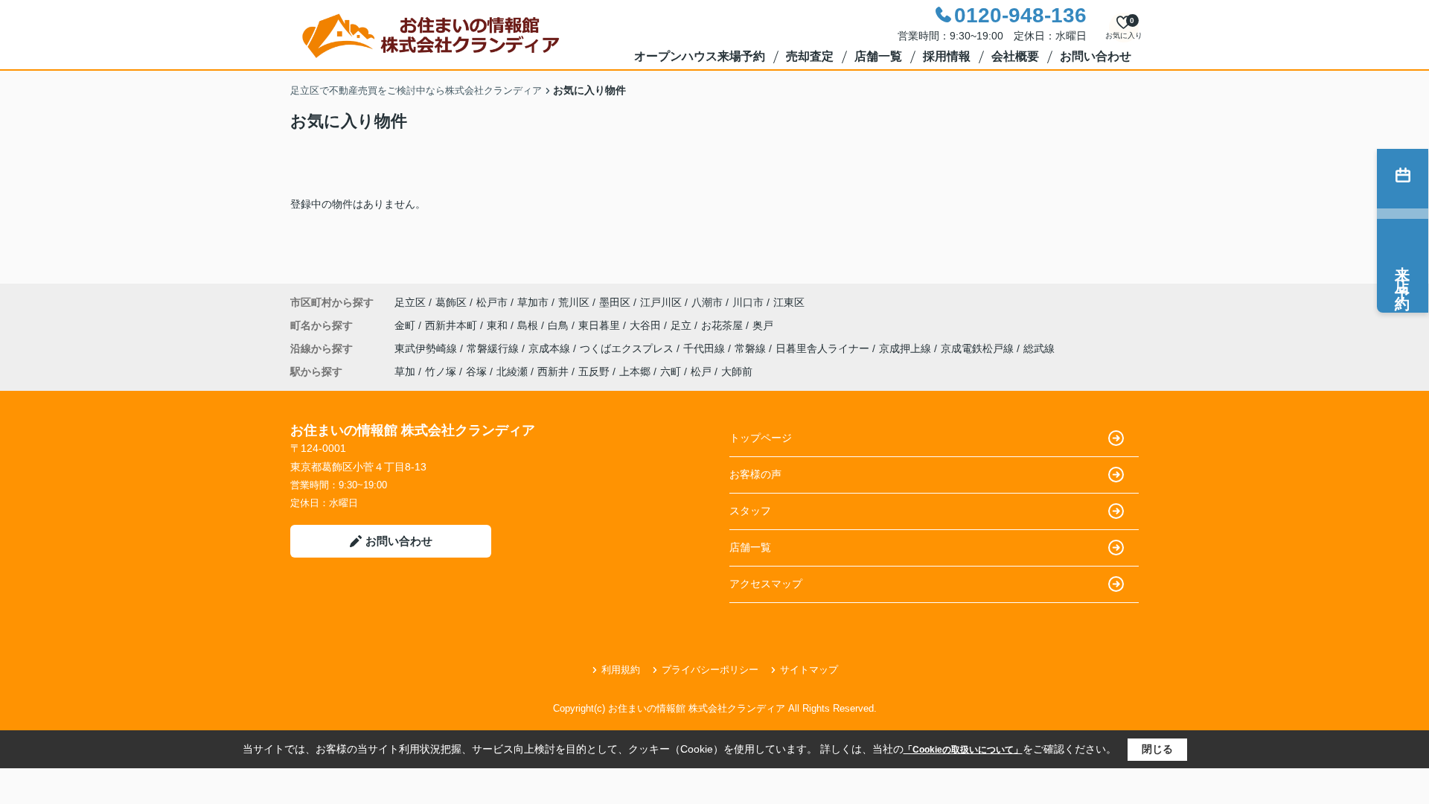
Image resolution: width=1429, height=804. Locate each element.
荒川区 (573, 302)
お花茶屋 (723, 325)
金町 (406, 325)
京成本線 (550, 348)
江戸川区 (661, 302)
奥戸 (762, 325)
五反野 (594, 371)
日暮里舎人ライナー (824, 348)
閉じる (1157, 749)
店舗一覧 (878, 56)
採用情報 (947, 56)
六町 (670, 371)
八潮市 (707, 302)
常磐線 (752, 348)
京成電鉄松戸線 (979, 348)
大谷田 (647, 325)
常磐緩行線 (494, 348)
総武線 (1039, 348)
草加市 (533, 302)
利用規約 (620, 669)
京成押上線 (906, 348)
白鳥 (560, 325)
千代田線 (705, 348)
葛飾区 (451, 302)
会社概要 (1015, 56)
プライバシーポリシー (710, 669)
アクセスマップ (765, 584)
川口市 (748, 302)
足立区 (410, 302)
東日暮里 (600, 325)
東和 (499, 325)
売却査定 (810, 56)
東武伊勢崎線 (427, 348)
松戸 (701, 371)
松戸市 (492, 302)
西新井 (553, 371)
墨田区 (614, 302)
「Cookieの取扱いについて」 (963, 749)
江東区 (789, 302)
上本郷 (634, 371)
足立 (682, 325)
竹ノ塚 (440, 371)
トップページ (760, 438)
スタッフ (750, 511)
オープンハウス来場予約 (699, 56)
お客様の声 (755, 474)
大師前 (736, 371)
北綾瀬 (512, 371)
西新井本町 (452, 325)
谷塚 (476, 371)
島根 (529, 325)
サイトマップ (809, 669)
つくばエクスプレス (628, 348)
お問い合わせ (1095, 56)
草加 (404, 371)
